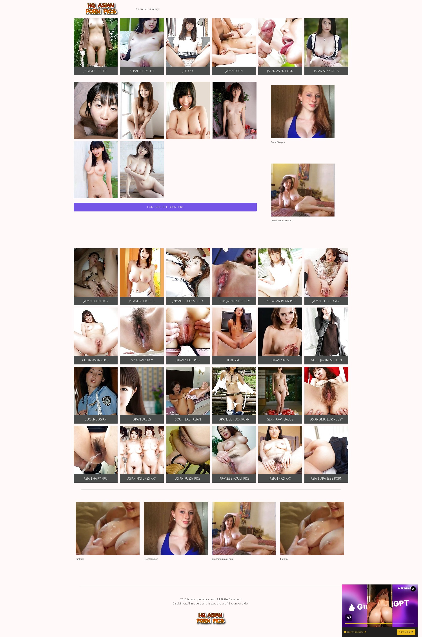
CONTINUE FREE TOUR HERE (165, 207)
